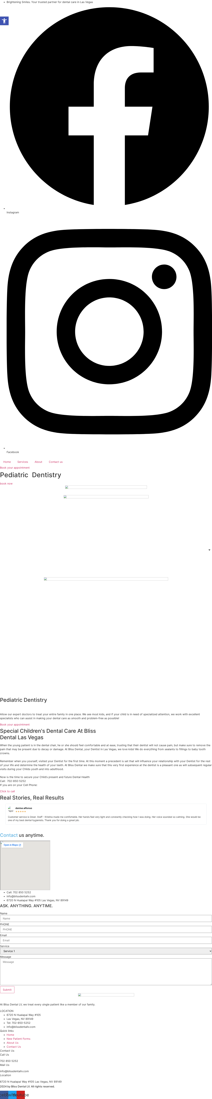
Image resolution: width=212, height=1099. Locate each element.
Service (4, 946)
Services (22, 461)
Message (5, 956)
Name (3, 913)
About (38, 461)
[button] (4, 21)
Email (3, 935)
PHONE (4, 924)
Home (7, 461)
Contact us (56, 461)
